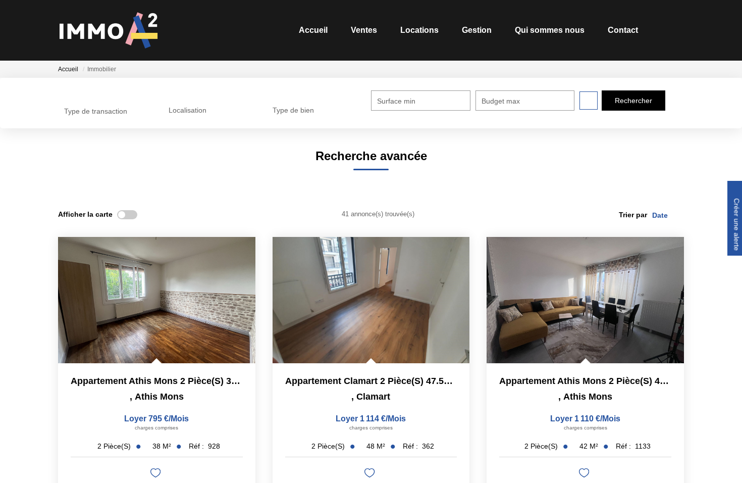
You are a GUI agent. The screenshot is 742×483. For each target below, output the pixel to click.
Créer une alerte (735, 225)
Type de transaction (95, 111)
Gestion (460, 30)
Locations (398, 30)
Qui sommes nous (538, 30)
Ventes (337, 30)
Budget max (501, 101)
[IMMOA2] (108, 30)
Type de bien (293, 110)
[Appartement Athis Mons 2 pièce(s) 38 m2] (156, 300)
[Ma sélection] (660, 30)
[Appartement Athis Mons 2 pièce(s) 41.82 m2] (585, 300)
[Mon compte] (675, 30)
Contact (616, 30)
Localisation (187, 110)
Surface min (396, 101)
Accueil (281, 30)
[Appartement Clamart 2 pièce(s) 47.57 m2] (371, 300)
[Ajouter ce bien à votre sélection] (156, 474)
